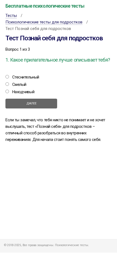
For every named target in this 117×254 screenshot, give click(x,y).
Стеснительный (25, 77)
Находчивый (23, 91)
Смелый (19, 84)
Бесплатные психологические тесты (44, 6)
